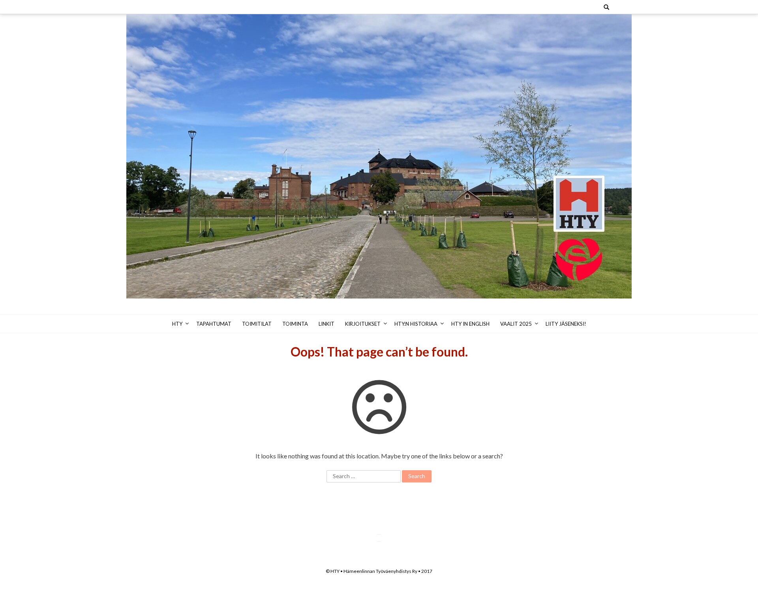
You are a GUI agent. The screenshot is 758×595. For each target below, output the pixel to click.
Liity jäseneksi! (566, 324)
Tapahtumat (213, 324)
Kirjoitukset (363, 324)
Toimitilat (257, 324)
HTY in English (470, 324)
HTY (177, 324)
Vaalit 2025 (516, 324)
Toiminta (295, 324)
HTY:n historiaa (415, 324)
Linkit (326, 324)
